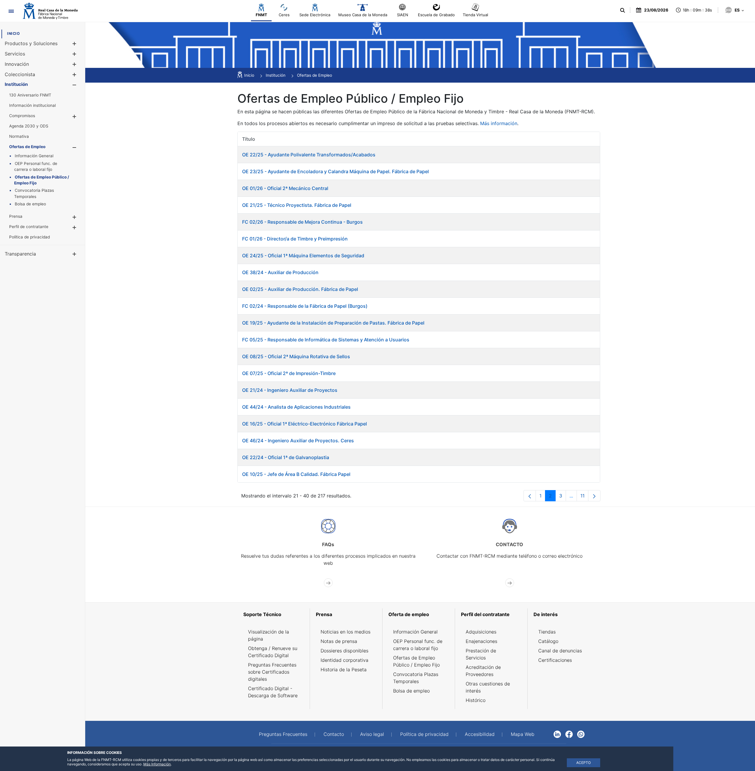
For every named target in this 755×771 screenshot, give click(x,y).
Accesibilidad (480, 734)
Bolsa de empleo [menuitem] (411, 691)
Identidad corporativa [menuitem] (344, 660)
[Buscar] (622, 10)
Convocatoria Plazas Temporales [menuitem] (415, 677)
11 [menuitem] (584, 497)
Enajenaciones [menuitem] (481, 641)
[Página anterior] (529, 495)
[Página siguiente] (594, 495)
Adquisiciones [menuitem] (481, 632)
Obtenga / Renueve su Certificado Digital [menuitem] (272, 651)
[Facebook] (569, 734)
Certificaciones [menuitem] (555, 660)
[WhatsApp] (581, 734)
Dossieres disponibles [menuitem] (344, 651)
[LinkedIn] (557, 734)
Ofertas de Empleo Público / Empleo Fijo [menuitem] (416, 661)
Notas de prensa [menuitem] (339, 641)
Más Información (157, 764)
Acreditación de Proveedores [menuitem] (483, 670)
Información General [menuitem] (415, 632)
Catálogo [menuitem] (548, 641)
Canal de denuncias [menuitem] (560, 651)
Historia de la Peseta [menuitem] (344, 669)
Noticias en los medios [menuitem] (345, 632)
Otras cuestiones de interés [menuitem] (488, 687)
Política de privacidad (424, 734)
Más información (498, 123)
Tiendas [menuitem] (547, 632)
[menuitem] (13, 33)
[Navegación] (11, 11)
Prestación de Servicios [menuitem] (481, 654)
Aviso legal (372, 734)
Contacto (334, 734)
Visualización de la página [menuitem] (268, 635)
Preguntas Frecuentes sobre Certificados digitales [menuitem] (272, 672)
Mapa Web (522, 734)
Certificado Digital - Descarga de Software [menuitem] (273, 691)
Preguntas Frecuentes (283, 734)
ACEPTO (583, 762)
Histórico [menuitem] (475, 700)
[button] (74, 43)
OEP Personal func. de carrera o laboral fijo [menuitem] (417, 644)
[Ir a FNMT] (50, 11)
